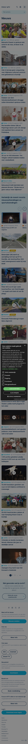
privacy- (4, 366)
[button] (14, 369)
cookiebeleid (11, 366)
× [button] (24, 345)
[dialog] (14, 372)
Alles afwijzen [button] (14, 392)
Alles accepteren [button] (15, 388)
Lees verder (18, 366)
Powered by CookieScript (20, 399)
